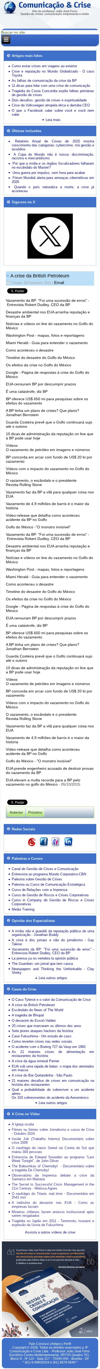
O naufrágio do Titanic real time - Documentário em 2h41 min (53, 1196)
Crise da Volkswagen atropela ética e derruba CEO (51, 105)
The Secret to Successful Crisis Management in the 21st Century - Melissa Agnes (53, 1186)
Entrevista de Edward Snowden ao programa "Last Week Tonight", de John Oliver (53, 1159)
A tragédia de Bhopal (28, 1015)
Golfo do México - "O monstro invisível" (39, 761)
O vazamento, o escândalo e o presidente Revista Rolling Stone (41, 482)
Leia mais (53, 120)
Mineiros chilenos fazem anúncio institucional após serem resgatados (53, 1214)
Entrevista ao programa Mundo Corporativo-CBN (49, 874)
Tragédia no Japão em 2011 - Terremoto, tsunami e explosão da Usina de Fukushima (53, 1223)
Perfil (67, 1344)
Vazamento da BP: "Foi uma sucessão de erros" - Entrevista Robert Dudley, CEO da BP (47, 302)
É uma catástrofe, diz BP (26, 391)
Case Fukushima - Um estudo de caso (41, 1036)
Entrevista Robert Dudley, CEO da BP (38, 539)
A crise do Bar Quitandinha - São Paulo (42, 1075)
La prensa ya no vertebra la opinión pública (45, 958)
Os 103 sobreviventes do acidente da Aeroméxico (50, 1098)
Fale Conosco (39, 1344)
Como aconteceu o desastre (30, 350)
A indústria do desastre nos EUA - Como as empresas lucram (53, 1205)
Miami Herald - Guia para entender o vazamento (47, 343)
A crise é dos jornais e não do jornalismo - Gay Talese (53, 942)
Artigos (56, 1344)
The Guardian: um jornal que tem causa (42, 964)
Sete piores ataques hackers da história (42, 1031)
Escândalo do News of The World (37, 1010)
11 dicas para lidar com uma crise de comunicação (51, 86)
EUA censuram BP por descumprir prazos (41, 384)
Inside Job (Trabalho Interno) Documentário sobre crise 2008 (53, 1141)
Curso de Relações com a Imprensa (39, 890)
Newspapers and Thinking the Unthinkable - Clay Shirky (53, 971)
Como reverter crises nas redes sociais (42, 1041)
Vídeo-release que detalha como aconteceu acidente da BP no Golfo (43, 517)
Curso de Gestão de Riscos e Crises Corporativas (50, 895)
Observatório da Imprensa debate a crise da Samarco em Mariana (53, 1177)
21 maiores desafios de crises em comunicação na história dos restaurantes (53, 1083)
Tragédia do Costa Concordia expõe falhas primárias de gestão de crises (53, 93)
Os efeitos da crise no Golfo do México (38, 365)
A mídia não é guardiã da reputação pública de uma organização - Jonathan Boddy (53, 933)
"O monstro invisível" (53, 527)
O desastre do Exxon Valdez (34, 1021)
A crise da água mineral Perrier (35, 1061)
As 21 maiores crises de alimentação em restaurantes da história (53, 1054)
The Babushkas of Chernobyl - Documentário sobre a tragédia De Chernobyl (53, 1168)
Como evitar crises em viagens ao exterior (44, 66)
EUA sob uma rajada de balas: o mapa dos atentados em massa (53, 1068)
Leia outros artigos (53, 978)
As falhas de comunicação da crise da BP (44, 81)
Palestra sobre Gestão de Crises (37, 879)
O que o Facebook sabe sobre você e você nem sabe (53, 112)
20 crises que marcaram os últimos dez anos (46, 1026)
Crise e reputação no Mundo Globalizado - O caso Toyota (53, 73)
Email (59, 282)
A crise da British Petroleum (39, 275)
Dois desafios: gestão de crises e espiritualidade (49, 100)
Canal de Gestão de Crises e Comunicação (45, 869)
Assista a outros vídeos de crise (50, 1232)
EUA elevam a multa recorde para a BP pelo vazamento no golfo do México (43, 782)
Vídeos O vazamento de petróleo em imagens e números (48, 447)
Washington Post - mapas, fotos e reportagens (45, 335)
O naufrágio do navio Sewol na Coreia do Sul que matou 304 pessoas (53, 1150)
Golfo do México (19, 527)
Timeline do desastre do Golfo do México (40, 357)
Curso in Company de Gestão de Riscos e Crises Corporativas (53, 902)
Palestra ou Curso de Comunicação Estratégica (48, 884)
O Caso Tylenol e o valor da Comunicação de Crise (51, 1000)
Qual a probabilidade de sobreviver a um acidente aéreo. (53, 1092)
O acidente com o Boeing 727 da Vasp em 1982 (49, 1047)
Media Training (23, 909)
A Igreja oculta (23, 1124)
